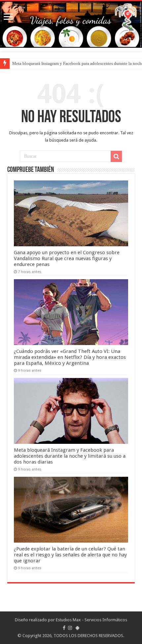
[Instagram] (70, 628)
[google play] (77, 628)
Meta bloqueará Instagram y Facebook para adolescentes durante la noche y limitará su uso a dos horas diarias (69, 456)
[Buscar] (116, 156)
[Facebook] (64, 628)
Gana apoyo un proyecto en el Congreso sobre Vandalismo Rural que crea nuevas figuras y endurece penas (67, 258)
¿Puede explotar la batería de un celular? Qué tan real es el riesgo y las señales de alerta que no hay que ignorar (70, 555)
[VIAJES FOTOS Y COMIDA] (71, 24)
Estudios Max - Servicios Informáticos (91, 619)
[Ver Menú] (8, 17)
